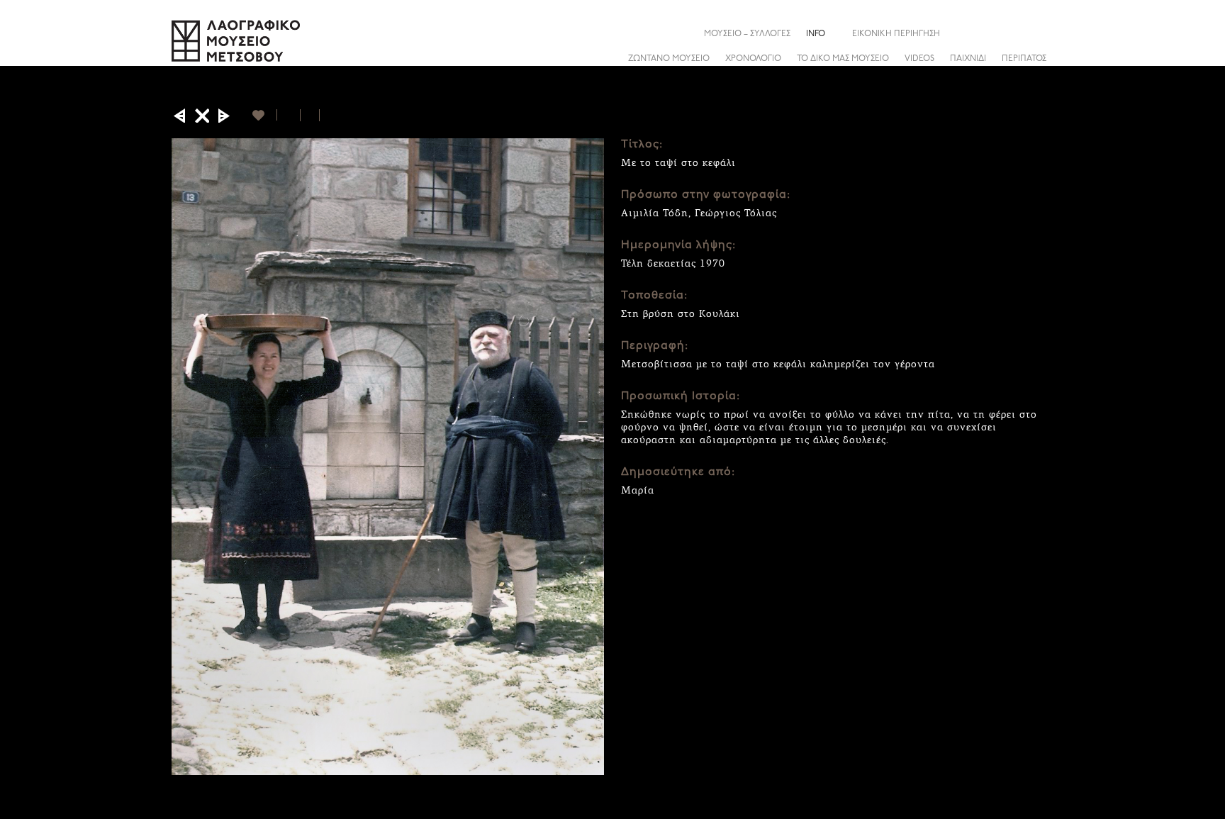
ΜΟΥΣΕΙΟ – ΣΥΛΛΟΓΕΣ (747, 34)
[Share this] (1042, 33)
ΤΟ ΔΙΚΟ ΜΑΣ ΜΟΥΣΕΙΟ (843, 59)
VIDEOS (919, 59)
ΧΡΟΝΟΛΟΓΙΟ (753, 59)
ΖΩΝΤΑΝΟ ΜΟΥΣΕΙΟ (669, 59)
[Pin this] (326, 115)
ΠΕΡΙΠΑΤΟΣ (1024, 59)
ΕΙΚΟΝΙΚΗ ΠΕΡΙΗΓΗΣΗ (896, 34)
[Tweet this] (310, 115)
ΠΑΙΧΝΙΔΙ (968, 59)
